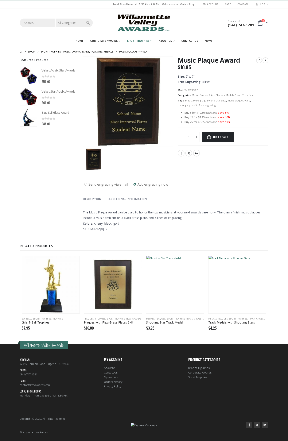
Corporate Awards (104, 41)
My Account (211, 4)
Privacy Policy (112, 386)
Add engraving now (152, 184)
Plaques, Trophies (94, 318)
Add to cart (220, 137)
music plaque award (238, 100)
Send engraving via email (108, 184)
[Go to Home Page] (21, 51)
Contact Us (189, 41)
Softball (27, 318)
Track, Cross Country (199, 318)
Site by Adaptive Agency (34, 432)
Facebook (181, 153)
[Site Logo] (144, 23)
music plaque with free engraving (197, 105)
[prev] (259, 60)
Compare (243, 4)
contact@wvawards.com (35, 385)
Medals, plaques (156, 318)
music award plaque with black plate (205, 100)
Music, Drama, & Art (203, 95)
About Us (165, 41)
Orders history (113, 382)
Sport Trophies (138, 41)
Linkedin (265, 425)
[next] (265, 60)
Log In (264, 4)
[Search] (88, 23)
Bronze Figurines (199, 368)
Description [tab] (92, 199)
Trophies (57, 318)
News (208, 41)
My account (111, 377)
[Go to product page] (28, 75)
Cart (228, 4)
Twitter (188, 153)
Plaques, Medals (225, 95)
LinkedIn (196, 153)
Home (79, 41)
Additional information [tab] (128, 199)
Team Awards (133, 318)
